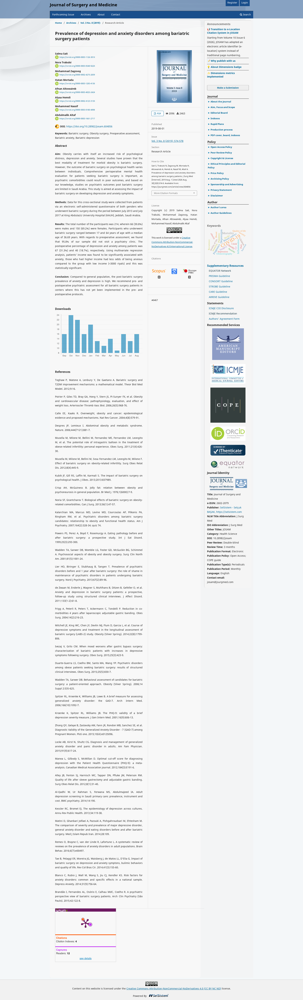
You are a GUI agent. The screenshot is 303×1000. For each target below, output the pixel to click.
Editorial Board (219, 112)
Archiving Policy (220, 178)
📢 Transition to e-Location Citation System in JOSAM (223, 31)
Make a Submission (228, 87)
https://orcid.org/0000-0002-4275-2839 (77, 74)
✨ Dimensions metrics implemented (221, 74)
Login (244, 2)
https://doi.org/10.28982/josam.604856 (89, 126)
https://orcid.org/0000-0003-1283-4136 (77, 83)
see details (86, 958)
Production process (222, 129)
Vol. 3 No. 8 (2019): (90, 22)
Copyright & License (222, 158)
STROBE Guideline (219, 286)
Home (58, 22)
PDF (158, 113)
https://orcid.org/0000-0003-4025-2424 (77, 92)
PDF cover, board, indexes (225, 135)
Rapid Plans (217, 124)
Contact (115, 14)
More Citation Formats (166, 193)
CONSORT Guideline (221, 281)
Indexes (215, 118)
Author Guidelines (221, 212)
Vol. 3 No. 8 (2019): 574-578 (167, 141)
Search (246, 14)
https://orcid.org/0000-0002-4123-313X (77, 101)
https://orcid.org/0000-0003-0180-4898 (77, 110)
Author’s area (218, 207)
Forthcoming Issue (63, 14)
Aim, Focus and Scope (223, 107)
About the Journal (221, 101)
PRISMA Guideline (219, 276)
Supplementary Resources (225, 266)
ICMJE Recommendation (223, 313)
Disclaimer (217, 195)
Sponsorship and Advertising (227, 184)
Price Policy (217, 173)
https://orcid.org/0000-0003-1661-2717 (77, 118)
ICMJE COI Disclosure (221, 308)
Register (232, 2)
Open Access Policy (221, 147)
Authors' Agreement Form (224, 318)
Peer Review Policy (221, 152)
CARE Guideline (218, 291)
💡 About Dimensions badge (224, 67)
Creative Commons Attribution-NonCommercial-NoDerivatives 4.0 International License (172, 242)
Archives (86, 14)
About (101, 14)
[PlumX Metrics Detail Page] (85, 923)
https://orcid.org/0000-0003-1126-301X (77, 57)
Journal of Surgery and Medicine (83, 5)
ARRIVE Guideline (219, 297)
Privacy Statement (221, 190)
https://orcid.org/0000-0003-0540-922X (77, 66)
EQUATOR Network (220, 270)
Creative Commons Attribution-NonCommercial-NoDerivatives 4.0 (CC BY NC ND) (173, 988)
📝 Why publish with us (221, 60)
